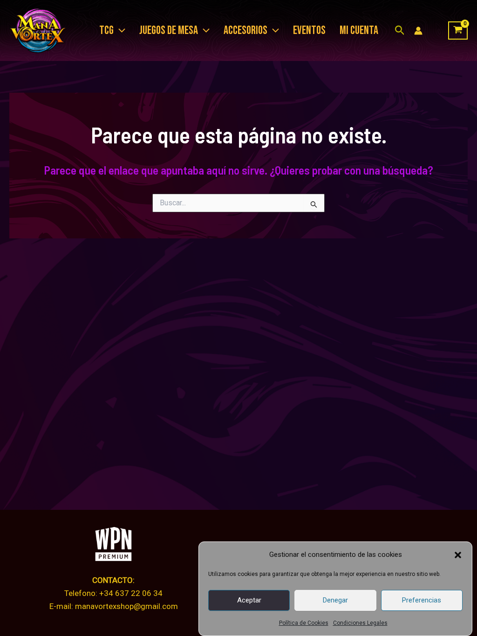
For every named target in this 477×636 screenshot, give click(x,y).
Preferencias (421, 600)
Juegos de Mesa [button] (168, 30)
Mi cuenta (359, 30)
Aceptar (249, 600)
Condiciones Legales (360, 623)
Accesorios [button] (245, 30)
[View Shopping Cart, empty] (458, 30)
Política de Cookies (303, 623)
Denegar (335, 600)
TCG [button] (106, 30)
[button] (458, 555)
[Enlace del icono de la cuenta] (418, 31)
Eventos (309, 30)
